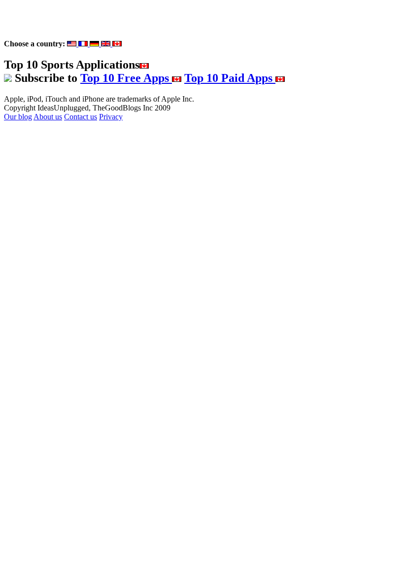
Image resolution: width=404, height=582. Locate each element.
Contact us (80, 116)
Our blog (18, 116)
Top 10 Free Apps (126, 78)
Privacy (111, 116)
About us (48, 116)
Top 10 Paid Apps (229, 78)
